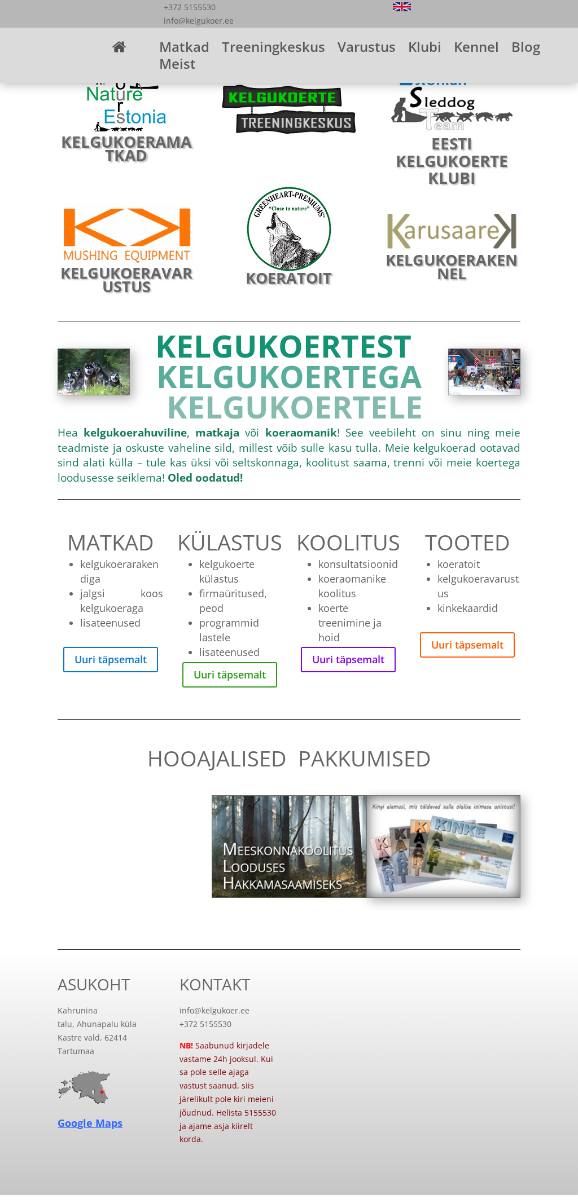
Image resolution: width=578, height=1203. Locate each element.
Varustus (367, 49)
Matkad (184, 49)
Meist (177, 66)
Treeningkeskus (273, 49)
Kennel (476, 49)
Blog (525, 49)
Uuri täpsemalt (111, 659)
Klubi (424, 49)
